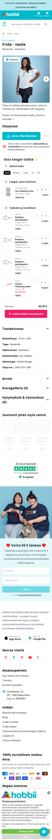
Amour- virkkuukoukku (23, 285)
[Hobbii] (10, 14)
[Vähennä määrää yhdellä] (37, 189)
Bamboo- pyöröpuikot (21, 218)
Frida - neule (13, 33)
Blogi (5, 717)
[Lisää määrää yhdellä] (45, 189)
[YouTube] (30, 657)
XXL (38, 172)
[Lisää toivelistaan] (46, 136)
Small (7, 172)
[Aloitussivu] (3, 33)
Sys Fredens (8, 40)
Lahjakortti (8, 735)
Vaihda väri (19, 197)
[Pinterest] (21, 657)
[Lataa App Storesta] (13, 638)
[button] (47, 14)
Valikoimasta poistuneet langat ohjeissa (24, 731)
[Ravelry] (38, 657)
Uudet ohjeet (9, 726)
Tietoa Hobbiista (11, 740)
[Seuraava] (46, 79)
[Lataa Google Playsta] (38, 638)
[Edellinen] (6, 79)
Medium (16, 172)
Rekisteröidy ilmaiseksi (14, 712)
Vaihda (18, 228)
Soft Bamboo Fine (24, 191)
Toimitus (7, 680)
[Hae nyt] (46, 24)
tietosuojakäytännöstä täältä (29, 595)
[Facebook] (13, 657)
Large (25, 172)
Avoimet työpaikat (12, 685)
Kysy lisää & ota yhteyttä (15, 675)
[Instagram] (5, 657)
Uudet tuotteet (10, 722)
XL (33, 172)
